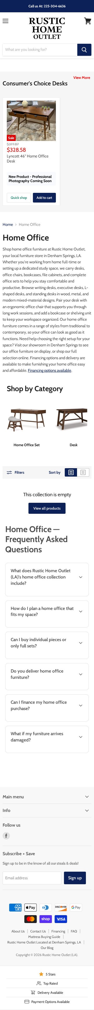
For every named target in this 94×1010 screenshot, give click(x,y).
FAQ (74, 931)
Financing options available (49, 370)
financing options (56, 720)
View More (81, 77)
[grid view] (71, 472)
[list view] (83, 472)
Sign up (75, 877)
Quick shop (19, 197)
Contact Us (38, 931)
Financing (58, 931)
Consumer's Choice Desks (35, 83)
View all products (47, 508)
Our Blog (47, 948)
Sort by (55, 472)
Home (8, 224)
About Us (18, 931)
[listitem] (26, 423)
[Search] (84, 50)
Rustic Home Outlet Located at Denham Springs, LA (44, 942)
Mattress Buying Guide (44, 937)
